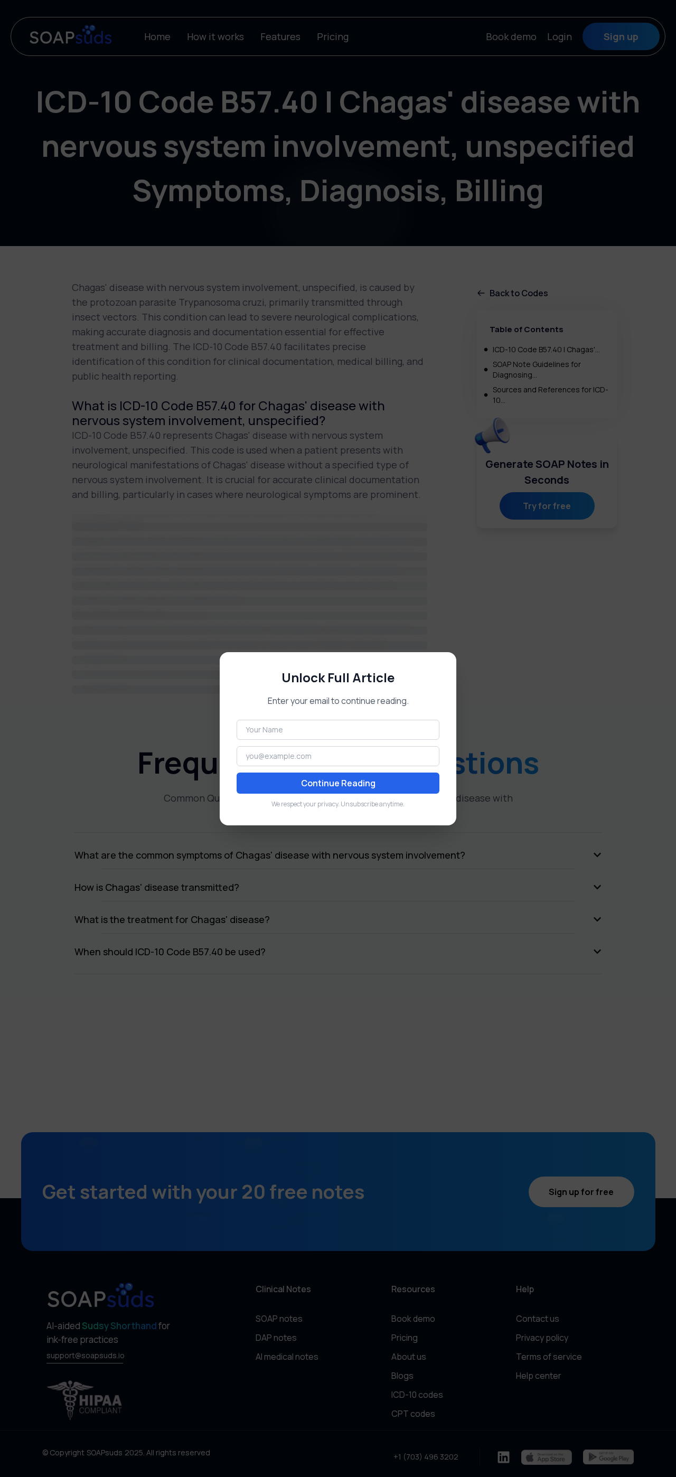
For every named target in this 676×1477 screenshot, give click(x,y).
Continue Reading (338, 783)
